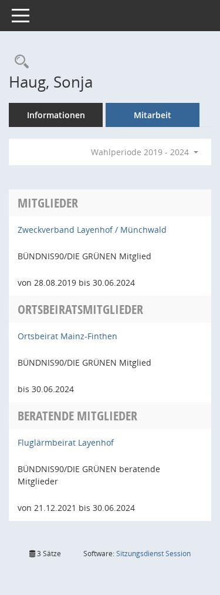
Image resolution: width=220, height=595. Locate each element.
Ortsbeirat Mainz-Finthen (67, 336)
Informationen (56, 115)
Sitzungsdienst (153, 554)
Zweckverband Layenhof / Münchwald (92, 229)
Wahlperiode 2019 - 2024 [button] (141, 152)
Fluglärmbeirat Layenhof (66, 442)
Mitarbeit (152, 115)
